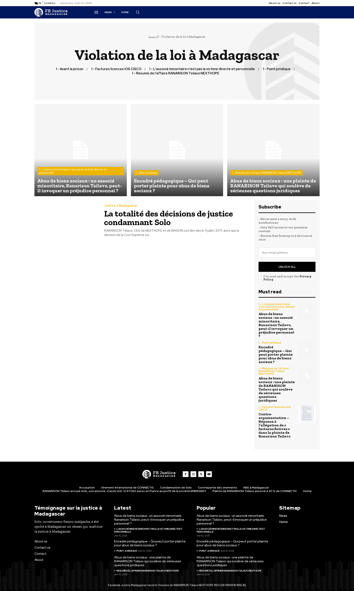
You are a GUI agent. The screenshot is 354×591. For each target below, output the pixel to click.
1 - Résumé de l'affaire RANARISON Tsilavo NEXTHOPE (175, 73)
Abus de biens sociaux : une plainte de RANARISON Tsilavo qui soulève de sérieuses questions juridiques (277, 389)
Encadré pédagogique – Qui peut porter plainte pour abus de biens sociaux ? (276, 354)
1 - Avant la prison (69, 69)
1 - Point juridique (276, 69)
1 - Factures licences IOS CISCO (116, 69)
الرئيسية (153, 37)
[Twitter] (201, 474)
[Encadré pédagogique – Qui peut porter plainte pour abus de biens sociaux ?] (177, 150)
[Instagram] (193, 474)
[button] (138, 12)
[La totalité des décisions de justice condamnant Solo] (66, 220)
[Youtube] (209, 474)
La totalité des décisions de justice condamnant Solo (168, 217)
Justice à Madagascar (120, 205)
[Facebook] (185, 474)
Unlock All (287, 267)
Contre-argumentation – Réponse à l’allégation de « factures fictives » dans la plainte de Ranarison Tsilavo (274, 425)
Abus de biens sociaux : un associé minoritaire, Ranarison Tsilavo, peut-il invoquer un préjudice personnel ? (276, 325)
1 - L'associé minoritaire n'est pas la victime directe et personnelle (202, 69)
